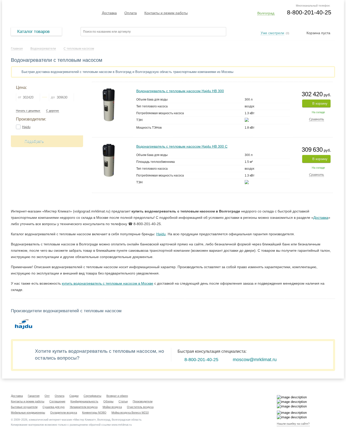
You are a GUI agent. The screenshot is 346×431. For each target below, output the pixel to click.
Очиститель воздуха (140, 406)
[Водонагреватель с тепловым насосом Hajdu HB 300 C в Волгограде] (109, 146)
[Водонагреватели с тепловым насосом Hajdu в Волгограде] (23, 325)
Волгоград (265, 13)
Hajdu (26, 127)
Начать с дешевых (28, 110)
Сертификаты (92, 395)
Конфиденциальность (84, 401)
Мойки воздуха (112, 406)
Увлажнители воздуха (84, 406)
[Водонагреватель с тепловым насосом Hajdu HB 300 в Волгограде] (109, 90)
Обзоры (108, 401)
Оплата (130, 13)
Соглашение (57, 401)
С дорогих (52, 110)
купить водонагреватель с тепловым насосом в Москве (107, 283)
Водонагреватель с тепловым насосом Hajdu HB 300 (180, 91)
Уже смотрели (272, 33)
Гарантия (34, 395)
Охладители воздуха (63, 412)
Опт (47, 395)
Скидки (74, 395)
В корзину (320, 103)
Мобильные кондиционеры (28, 412)
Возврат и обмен (117, 395)
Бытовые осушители (24, 406)
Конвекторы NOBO (94, 412)
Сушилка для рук (54, 406)
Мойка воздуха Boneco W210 (130, 412)
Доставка (109, 13)
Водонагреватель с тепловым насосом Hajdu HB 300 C (181, 146)
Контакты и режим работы (166, 13)
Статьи (123, 401)
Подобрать (34, 141)
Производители (142, 401)
